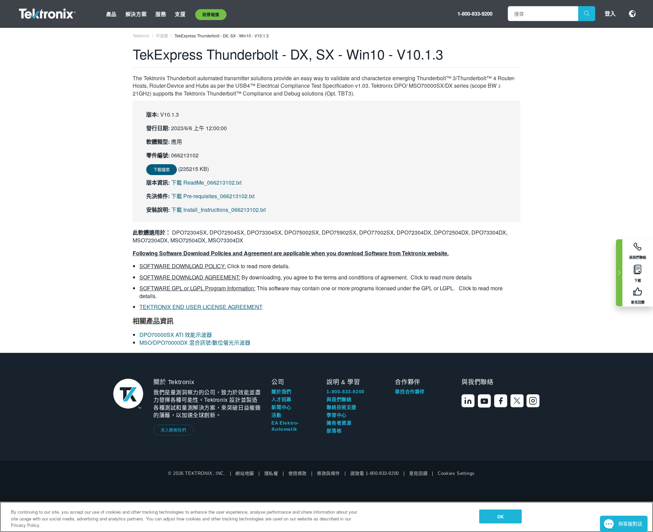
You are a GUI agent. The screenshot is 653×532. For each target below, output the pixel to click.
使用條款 (297, 473)
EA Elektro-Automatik (285, 426)
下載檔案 (161, 169)
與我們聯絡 (338, 399)
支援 (180, 14)
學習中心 (336, 415)
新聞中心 (281, 407)
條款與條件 (328, 473)
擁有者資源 (338, 423)
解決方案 (136, 14)
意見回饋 (418, 473)
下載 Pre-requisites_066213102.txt (212, 196)
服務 (160, 14)
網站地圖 (244, 473)
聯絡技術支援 (341, 407)
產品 (111, 14)
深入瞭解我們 (173, 430)
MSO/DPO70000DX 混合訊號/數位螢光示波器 (194, 342)
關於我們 (281, 391)
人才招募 (281, 399)
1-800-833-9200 (474, 13)
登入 (610, 13)
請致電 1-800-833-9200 (374, 473)
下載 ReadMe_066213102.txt (206, 182)
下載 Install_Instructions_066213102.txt (218, 209)
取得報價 (210, 15)
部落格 (333, 430)
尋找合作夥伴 (410, 391)
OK (500, 516)
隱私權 (271, 473)
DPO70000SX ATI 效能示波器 (175, 335)
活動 (276, 415)
